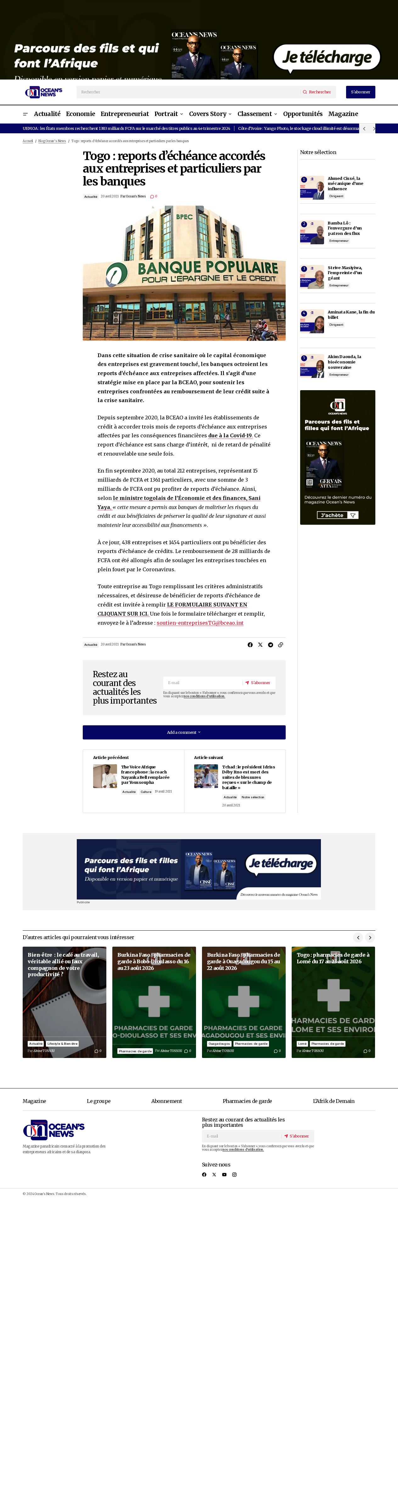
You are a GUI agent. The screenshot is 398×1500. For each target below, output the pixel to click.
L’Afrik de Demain (334, 1101)
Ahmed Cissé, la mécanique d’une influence (345, 183)
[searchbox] (189, 92)
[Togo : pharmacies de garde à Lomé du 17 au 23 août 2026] (333, 1002)
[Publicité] (199, 40)
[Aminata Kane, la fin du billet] (312, 321)
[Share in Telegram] (271, 645)
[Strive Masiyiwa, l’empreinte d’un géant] (312, 277)
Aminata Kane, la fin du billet (351, 314)
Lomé (302, 1043)
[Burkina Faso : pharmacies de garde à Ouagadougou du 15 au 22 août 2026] (244, 1002)
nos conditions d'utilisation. (204, 696)
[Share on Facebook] (250, 645)
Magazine (34, 1101)
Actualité (90, 196)
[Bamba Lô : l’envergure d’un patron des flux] (312, 232)
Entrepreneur (339, 240)
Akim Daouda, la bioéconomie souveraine (344, 361)
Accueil (28, 141)
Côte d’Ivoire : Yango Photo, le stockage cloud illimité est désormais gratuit (306, 128)
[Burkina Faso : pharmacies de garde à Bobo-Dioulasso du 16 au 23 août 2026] (154, 1002)
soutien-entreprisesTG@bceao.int (200, 623)
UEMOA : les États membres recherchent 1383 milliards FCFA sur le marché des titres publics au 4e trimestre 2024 (126, 128)
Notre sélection (253, 797)
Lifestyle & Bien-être (62, 1043)
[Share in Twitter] (260, 645)
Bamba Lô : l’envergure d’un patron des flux (345, 228)
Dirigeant (336, 196)
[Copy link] (281, 645)
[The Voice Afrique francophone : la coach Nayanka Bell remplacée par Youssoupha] (133, 781)
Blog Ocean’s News (52, 141)
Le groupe (98, 1101)
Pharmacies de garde (135, 1051)
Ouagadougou (219, 1043)
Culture (146, 792)
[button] (25, 114)
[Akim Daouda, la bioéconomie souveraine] (312, 366)
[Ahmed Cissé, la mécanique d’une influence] (312, 188)
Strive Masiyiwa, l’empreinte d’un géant (345, 272)
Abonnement (166, 1101)
